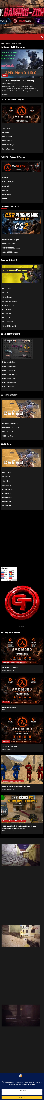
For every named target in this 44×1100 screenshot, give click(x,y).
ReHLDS (5, 178)
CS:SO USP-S (6, 485)
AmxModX (6, 186)
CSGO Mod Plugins (20, 821)
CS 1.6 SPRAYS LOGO (9, 301)
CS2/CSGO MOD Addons (11, 248)
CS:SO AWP (6, 493)
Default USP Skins (8, 370)
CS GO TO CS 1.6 (8, 305)
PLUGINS (5, 132)
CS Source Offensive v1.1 (11, 423)
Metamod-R (6, 194)
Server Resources (8, 149)
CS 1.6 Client (6, 289)
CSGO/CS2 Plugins (8, 145)
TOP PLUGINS (7, 128)
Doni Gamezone (8, 83)
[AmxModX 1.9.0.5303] (22, 730)
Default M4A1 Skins (9, 378)
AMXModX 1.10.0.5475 (9, 707)
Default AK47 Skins (9, 383)
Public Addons (7, 136)
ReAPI (4, 198)
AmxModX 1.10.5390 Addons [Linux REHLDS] (18, 81)
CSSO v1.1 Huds (8, 432)
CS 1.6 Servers (7, 297)
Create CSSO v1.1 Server (10, 428)
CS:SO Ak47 (6, 506)
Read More (5, 94)
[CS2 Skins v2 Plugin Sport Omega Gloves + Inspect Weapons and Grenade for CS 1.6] (22, 809)
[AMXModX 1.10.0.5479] (22, 650)
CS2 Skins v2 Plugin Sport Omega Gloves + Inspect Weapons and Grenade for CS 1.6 (19, 827)
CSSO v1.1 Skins (8, 436)
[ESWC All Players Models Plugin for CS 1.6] (22, 769)
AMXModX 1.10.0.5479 (9, 667)
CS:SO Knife (6, 477)
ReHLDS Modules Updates (18, 662)
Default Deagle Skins (9, 374)
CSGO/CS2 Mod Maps (10, 252)
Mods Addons (7, 141)
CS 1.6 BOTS (6, 313)
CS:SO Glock (6, 481)
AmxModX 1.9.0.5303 (9, 747)
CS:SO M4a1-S (7, 497)
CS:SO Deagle (7, 489)
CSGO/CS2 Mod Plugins (10, 240)
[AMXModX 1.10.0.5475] (22, 690)
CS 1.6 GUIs (6, 318)
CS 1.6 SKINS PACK (9, 326)
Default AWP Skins (8, 387)
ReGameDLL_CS (8, 182)
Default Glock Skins (9, 366)
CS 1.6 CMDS (6, 309)
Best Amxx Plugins (8, 781)
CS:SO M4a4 (6, 502)
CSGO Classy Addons (9, 244)
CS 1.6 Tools (6, 293)
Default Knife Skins (9, 362)
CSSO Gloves (6, 473)
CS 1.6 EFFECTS (7, 322)
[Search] (42, 37)
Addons (5, 75)
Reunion (5, 190)
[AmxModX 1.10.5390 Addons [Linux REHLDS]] (22, 63)
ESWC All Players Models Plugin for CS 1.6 (16, 786)
